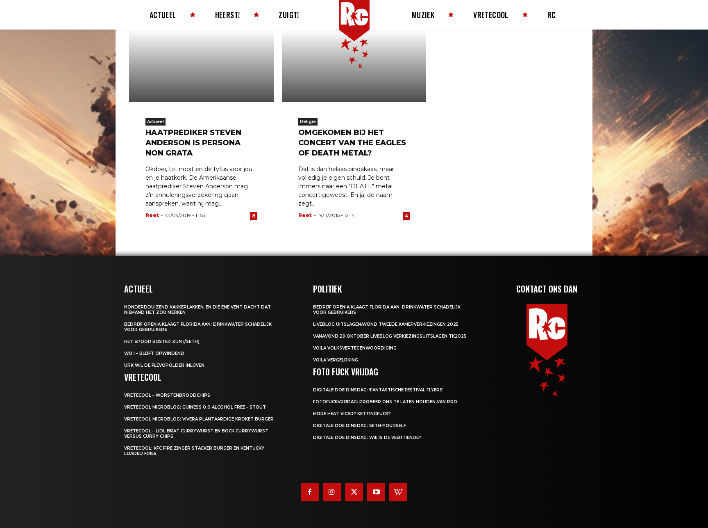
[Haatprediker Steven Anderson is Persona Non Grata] (201, 66)
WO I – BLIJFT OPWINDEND (154, 353)
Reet (152, 215)
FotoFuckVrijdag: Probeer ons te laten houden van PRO (385, 402)
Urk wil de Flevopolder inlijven (164, 365)
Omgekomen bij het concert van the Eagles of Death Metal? (352, 143)
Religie (308, 121)
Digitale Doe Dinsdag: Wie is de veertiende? (367, 437)
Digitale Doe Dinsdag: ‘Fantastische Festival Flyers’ (378, 390)
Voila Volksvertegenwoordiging (355, 348)
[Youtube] (376, 492)
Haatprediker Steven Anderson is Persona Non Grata (193, 143)
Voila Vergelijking (335, 360)
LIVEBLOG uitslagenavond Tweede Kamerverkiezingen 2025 (385, 324)
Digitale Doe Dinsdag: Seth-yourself (359, 425)
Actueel (155, 121)
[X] (354, 492)
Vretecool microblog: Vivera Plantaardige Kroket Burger (199, 419)
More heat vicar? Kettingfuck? (352, 413)
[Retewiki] (398, 492)
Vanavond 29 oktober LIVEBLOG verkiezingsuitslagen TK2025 (389, 336)
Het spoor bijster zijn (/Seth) (162, 341)
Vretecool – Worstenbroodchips (167, 395)
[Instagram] (332, 492)
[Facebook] (310, 492)
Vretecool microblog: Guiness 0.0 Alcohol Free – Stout (195, 407)
